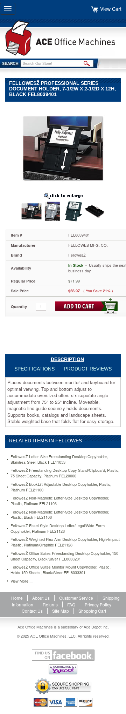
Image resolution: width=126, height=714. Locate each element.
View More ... (21, 581)
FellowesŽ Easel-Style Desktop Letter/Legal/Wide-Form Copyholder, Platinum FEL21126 (57, 528)
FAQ (71, 604)
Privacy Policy (98, 604)
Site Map (60, 611)
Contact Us (32, 611)
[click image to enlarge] (63, 195)
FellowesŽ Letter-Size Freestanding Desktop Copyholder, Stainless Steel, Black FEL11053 (59, 459)
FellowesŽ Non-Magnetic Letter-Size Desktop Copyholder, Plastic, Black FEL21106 (59, 514)
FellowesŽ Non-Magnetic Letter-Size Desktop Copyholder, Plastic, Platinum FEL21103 (59, 500)
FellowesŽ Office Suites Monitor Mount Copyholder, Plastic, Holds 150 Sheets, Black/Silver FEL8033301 (60, 569)
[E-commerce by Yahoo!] (63, 669)
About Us (41, 598)
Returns (50, 604)
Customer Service (76, 598)
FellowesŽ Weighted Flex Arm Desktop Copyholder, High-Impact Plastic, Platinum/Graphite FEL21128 (65, 542)
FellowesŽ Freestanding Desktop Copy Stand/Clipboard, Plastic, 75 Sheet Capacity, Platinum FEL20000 (64, 473)
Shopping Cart (92, 611)
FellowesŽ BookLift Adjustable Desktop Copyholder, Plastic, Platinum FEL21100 (60, 487)
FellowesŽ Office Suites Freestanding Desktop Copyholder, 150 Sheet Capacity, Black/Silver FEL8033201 (64, 556)
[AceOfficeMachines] (63, 38)
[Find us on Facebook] (63, 655)
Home (17, 598)
